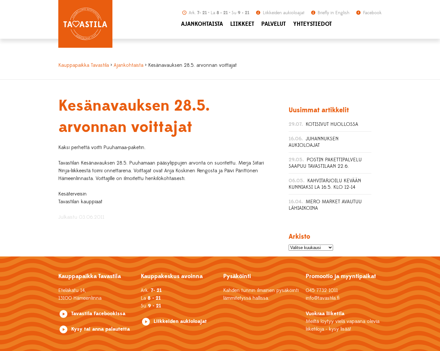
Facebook (372, 13)
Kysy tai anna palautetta (100, 329)
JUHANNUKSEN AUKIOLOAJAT (314, 141)
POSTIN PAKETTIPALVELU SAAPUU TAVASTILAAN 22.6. (325, 162)
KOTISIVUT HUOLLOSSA (332, 124)
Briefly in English (332, 13)
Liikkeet (242, 24)
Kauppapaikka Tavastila (83, 65)
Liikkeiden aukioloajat (283, 13)
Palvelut (273, 24)
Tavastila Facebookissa (98, 313)
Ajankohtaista (202, 24)
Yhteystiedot (312, 24)
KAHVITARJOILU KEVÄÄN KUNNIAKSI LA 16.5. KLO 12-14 (325, 183)
